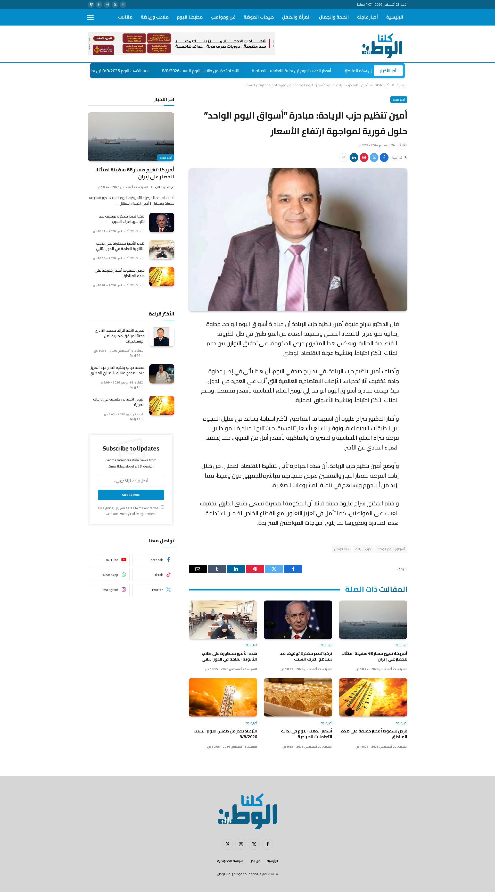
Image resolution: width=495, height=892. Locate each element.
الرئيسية (394, 17)
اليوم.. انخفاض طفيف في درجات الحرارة (119, 401)
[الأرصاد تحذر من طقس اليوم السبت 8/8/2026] (223, 697)
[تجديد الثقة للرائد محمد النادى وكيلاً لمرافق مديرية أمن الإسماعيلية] (161, 336)
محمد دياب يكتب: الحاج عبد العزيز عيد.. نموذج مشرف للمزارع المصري (117, 370)
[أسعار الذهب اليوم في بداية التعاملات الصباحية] (298, 697)
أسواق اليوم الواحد (391, 549)
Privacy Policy (129, 514)
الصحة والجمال (334, 17)
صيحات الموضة (259, 17)
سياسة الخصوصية (230, 861)
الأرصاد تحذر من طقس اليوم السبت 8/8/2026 (235, 70)
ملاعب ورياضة (155, 17)
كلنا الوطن (341, 549)
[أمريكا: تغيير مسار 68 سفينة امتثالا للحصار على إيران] (373, 620)
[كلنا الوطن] (380, 44)
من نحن (255, 861)
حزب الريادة (363, 549)
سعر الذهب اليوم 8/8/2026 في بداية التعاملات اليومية (137, 70)
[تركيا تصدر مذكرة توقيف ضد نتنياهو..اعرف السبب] (298, 620)
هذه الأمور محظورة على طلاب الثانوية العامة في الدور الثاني (229, 656)
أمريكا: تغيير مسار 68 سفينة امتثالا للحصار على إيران (374, 656)
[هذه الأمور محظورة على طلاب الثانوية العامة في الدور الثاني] (223, 620)
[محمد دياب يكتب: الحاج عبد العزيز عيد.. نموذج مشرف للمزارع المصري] (161, 374)
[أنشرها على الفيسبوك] (384, 157)
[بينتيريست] (364, 157)
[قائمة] (90, 17)
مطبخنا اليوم (190, 17)
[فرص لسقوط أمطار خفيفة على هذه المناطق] (373, 697)
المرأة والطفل (296, 17)
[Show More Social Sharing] (344, 157)
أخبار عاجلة (367, 17)
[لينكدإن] (354, 157)
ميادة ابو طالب (164, 187)
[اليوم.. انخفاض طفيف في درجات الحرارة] (161, 405)
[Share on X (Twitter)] (374, 157)
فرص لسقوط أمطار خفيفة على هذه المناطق (374, 734)
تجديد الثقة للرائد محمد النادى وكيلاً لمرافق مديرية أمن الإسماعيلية (120, 336)
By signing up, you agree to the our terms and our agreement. (128, 510)
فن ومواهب (223, 17)
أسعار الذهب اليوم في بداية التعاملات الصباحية (326, 70)
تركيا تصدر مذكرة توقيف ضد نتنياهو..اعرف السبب (306, 656)
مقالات (125, 17)
